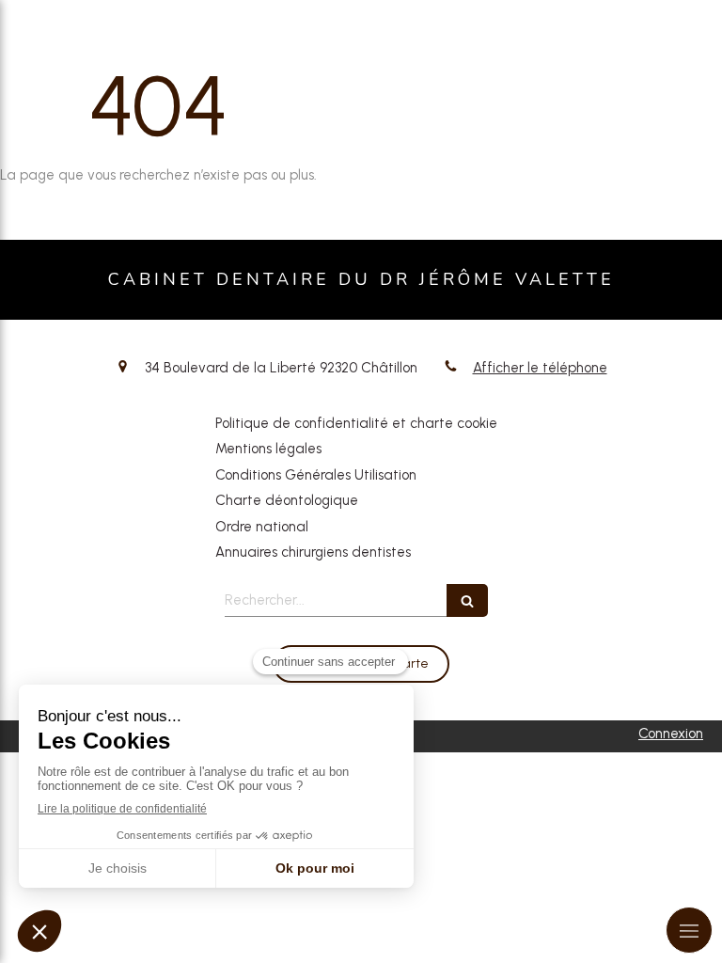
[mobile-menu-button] (689, 930)
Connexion (670, 733)
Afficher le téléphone (540, 367)
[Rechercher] (467, 600)
